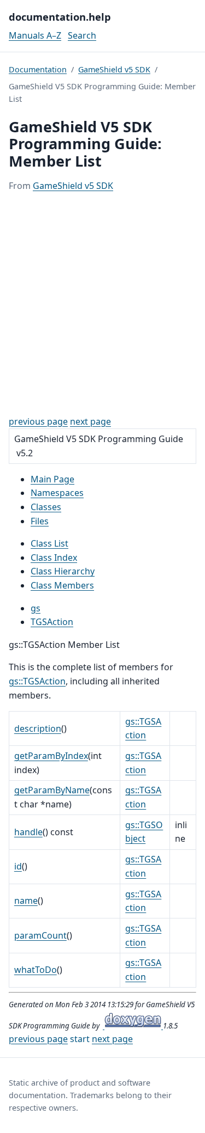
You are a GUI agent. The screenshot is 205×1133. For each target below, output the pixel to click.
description (37, 728)
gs (35, 608)
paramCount (40, 935)
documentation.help (60, 16)
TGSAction (52, 622)
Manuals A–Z (35, 35)
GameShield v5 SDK (114, 69)
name (26, 901)
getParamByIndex (51, 756)
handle (28, 832)
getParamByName (52, 790)
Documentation (38, 69)
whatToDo (35, 970)
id (18, 866)
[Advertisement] (102, 304)
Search (82, 35)
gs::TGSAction (37, 681)
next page (90, 421)
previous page (38, 421)
